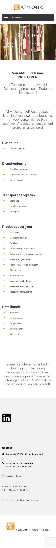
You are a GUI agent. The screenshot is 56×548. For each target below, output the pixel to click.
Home (22, 43)
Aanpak (22, 541)
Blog (23, 536)
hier (9, 500)
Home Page (13, 536)
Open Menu (16, 17)
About (32, 536)
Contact (33, 541)
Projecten (34, 43)
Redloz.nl (46, 530)
